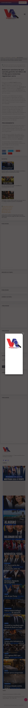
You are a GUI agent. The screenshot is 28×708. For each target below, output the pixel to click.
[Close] (23, 333)
